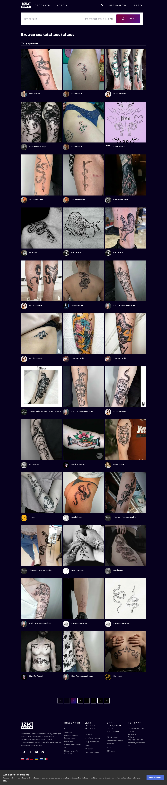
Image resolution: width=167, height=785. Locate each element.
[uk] (36, 759)
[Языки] (102, 5)
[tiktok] (24, 752)
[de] (31, 759)
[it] (45, 759)
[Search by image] (111, 19)
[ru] (41, 759)
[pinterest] (43, 752)
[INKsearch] (26, 5)
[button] (102, 5)
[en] (27, 759)
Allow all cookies (155, 777)
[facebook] (30, 752)
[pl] (22, 759)
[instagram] (36, 752)
